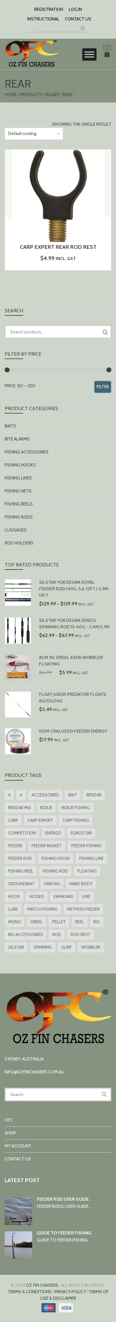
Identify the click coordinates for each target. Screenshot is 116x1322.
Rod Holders (19, 543)
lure (13, 909)
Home (10, 94)
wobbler (90, 947)
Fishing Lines (18, 478)
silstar (16, 947)
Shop (10, 1133)
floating (87, 871)
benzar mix (19, 807)
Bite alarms (17, 439)
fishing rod (55, 871)
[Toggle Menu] (89, 54)
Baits (10, 426)
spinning (42, 947)
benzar (93, 795)
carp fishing (75, 820)
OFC (9, 1120)
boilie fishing (76, 807)
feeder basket (47, 845)
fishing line (91, 858)
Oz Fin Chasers (42, 1285)
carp (13, 820)
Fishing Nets (18, 491)
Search (105, 332)
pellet (59, 922)
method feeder (83, 909)
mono (14, 922)
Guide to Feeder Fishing (64, 1233)
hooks (36, 896)
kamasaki (63, 896)
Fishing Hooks (20, 465)
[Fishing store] (31, 66)
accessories (45, 795)
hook (14, 896)
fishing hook (55, 858)
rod (56, 934)
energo (53, 833)
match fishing (42, 909)
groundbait (21, 883)
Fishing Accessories (27, 452)
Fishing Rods (19, 517)
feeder (15, 845)
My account (18, 1146)
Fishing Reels (19, 504)
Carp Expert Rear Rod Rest (58, 247)
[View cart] (107, 55)
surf (66, 947)
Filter (103, 386)
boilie (46, 807)
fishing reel (20, 871)
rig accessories (25, 934)
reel (79, 922)
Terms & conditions (30, 1291)
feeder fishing (86, 845)
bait (72, 795)
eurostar (81, 833)
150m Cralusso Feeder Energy (73, 731)
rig (96, 922)
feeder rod (20, 858)
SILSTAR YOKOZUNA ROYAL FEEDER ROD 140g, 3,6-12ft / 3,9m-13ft (74, 588)
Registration (48, 9)
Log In (75, 9)
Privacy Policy (70, 1291)
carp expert (40, 820)
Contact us (78, 19)
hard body (80, 883)
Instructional (43, 19)
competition (22, 833)
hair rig (52, 883)
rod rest (81, 934)
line (86, 896)
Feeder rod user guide (63, 1199)
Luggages (16, 530)
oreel (36, 922)
